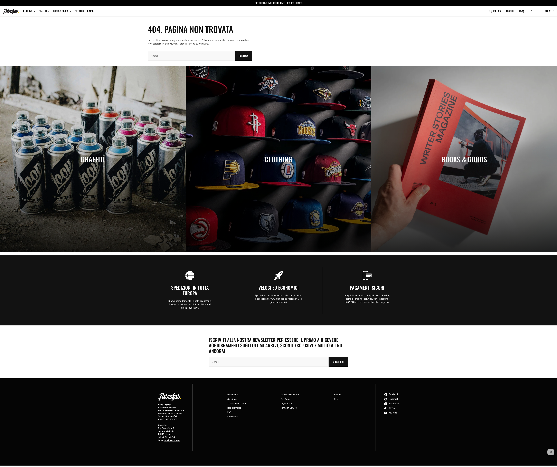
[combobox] (191, 56)
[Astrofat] (11, 11)
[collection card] (93, 159)
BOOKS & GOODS (60, 11)
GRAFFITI (43, 11)
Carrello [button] (549, 11)
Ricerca (497, 11)
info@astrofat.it (172, 440)
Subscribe (338, 362)
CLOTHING (27, 11)
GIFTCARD (79, 11)
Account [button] (510, 11)
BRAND (90, 11)
